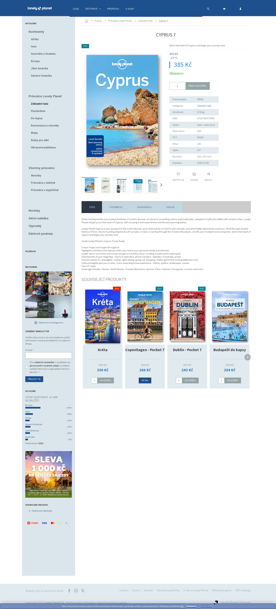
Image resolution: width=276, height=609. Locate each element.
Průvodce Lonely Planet (45, 96)
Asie (33, 46)
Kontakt (148, 590)
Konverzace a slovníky (45, 125)
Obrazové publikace (43, 147)
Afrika (35, 39)
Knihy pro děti (40, 140)
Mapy (34, 133)
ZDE (182, 606)
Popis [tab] (92, 207)
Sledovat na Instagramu (51, 322)
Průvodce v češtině (43, 183)
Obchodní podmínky (168, 590)
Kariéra (136, 590)
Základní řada (39, 103)
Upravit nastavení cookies (112, 602)
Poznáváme (38, 111)
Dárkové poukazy (41, 233)
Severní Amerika (41, 75)
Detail (145, 380)
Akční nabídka (38, 218)
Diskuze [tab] (170, 207)
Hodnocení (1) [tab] (144, 207)
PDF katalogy (243, 590)
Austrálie (29, 436)
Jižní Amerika (39, 68)
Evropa (35, 61)
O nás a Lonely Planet (195, 590)
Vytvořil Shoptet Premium (235, 602)
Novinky (36, 175)
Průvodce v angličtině (44, 190)
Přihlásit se (34, 379)
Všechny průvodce (41, 168)
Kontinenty (36, 32)
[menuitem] (76, 9)
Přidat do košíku (197, 86)
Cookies (124, 590)
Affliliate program (222, 590)
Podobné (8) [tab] (116, 207)
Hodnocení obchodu (42, 510)
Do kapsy (37, 118)
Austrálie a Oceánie (43, 53)
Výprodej (35, 226)
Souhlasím (206, 606)
